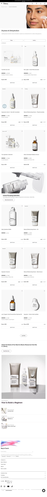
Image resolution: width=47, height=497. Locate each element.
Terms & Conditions (21, 489)
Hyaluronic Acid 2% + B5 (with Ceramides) (10, 112)
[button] (43, 490)
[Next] (34, 1)
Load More (24, 335)
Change (11, 481)
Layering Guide (10, 411)
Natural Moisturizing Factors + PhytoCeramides (34, 112)
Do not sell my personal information (36, 489)
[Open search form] (32, 3)
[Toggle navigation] (1, 3)
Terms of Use (8, 456)
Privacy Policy (4, 456)
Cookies (3, 490)
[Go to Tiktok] (12, 486)
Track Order (3, 464)
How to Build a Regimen (11, 403)
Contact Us (17, 456)
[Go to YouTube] (8, 486)
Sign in (2, 466)
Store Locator (3, 468)
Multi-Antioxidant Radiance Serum (31, 154)
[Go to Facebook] (1, 486)
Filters (11, 40)
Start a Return (4, 462)
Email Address (3, 451)
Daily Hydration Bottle (6, 229)
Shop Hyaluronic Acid (9, 199)
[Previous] (12, 1)
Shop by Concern (4, 6)
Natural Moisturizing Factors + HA (31, 229)
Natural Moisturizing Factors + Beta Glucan (33, 271)
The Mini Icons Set (5, 69)
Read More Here (6, 351)
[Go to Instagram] (4, 486)
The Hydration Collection (7, 154)
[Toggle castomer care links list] (45, 473)
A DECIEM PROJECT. (9, 490)
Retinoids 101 (10, 418)
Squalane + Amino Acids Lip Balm (31, 314)
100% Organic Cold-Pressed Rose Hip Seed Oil (11, 314)
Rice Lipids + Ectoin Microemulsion (31, 69)
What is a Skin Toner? (12, 426)
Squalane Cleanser (5, 271)
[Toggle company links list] (45, 475)
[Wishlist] (22, 45)
